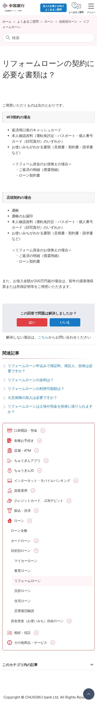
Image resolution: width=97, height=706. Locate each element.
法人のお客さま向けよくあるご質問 (53, 7)
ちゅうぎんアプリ (27, 460)
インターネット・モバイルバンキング (42, 481)
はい (32, 322)
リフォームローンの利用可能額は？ (36, 388)
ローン (48, 21)
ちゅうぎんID (24, 470)
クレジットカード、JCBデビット (38, 501)
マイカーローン (25, 561)
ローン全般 (19, 530)
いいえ (65, 322)
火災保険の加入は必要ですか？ (32, 397)
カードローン (21, 541)
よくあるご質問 (28, 21)
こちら (43, 337)
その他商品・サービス (30, 642)
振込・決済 (22, 510)
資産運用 (20, 490)
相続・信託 (22, 633)
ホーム (7, 21)
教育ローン (22, 571)
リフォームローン (27, 581)
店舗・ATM (22, 450)
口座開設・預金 (25, 430)
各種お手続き (24, 440)
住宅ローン (22, 601)
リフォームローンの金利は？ (31, 380)
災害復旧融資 (24, 611)
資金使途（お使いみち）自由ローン (37, 621)
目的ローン (22, 591)
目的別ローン (68, 21)
